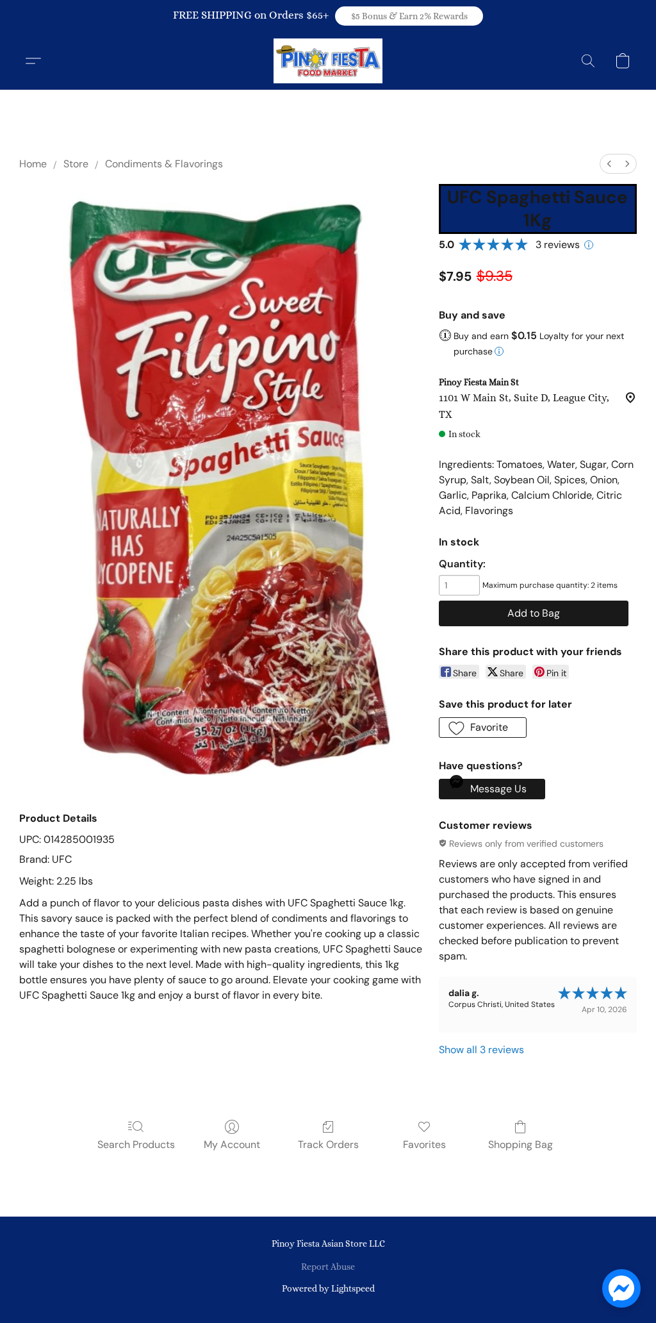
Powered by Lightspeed (328, 1288)
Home (33, 164)
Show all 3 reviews (481, 1049)
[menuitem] (609, 163)
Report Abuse (328, 1266)
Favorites (424, 1144)
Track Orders (328, 1144)
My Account (232, 1144)
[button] (409, 16)
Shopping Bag (520, 1144)
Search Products (136, 1144)
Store (75, 164)
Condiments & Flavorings (164, 164)
